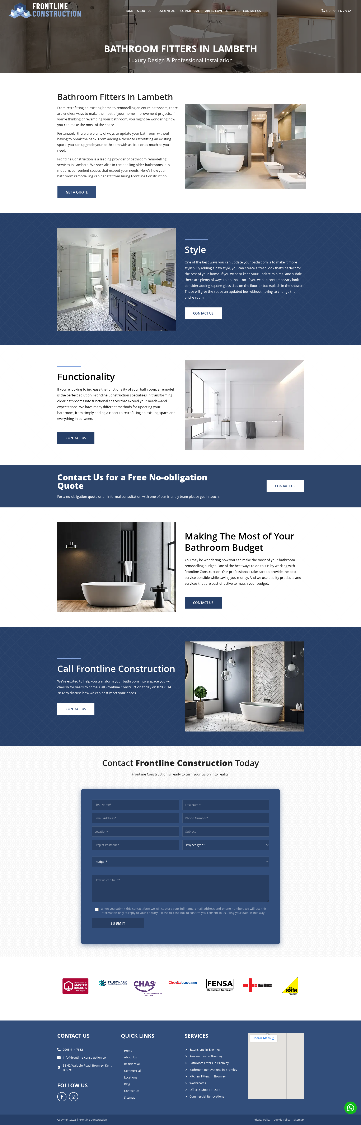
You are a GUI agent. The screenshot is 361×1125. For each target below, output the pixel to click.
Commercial (190, 11)
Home (129, 11)
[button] (145, 10)
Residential (166, 11)
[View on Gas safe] (290, 986)
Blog (236, 11)
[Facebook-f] (61, 1096)
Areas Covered (216, 11)
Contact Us (252, 11)
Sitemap (130, 1097)
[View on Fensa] (220, 985)
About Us (144, 11)
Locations (130, 1077)
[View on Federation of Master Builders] (75, 986)
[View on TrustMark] (113, 983)
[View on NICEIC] (257, 985)
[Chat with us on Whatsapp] (350, 1109)
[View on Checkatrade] (183, 982)
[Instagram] (73, 1096)
